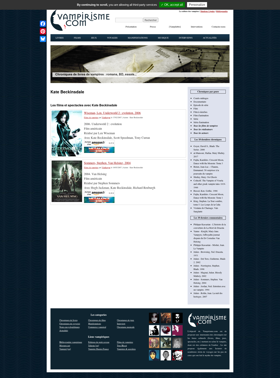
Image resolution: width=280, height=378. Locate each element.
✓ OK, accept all (172, 4)
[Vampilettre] (175, 26)
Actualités (210, 37)
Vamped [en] (65, 348)
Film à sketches (200, 111)
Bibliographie (222, 11)
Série (196, 118)
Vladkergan (106, 117)
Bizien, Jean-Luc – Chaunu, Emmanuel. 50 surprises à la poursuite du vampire (206, 170)
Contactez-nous (219, 26)
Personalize (197, 4)
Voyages (112, 37)
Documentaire (200, 101)
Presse (153, 26)
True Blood (122, 345)
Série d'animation (201, 122)
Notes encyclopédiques (69, 327)
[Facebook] (43, 23)
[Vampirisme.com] (80, 30)
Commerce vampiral (97, 327)
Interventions (197, 26)
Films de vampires (91, 117)
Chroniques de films (97, 320)
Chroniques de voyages (69, 323)
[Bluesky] (43, 39)
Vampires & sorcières (126, 348)
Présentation (131, 26)
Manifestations (138, 37)
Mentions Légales (207, 11)
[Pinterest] (43, 31)
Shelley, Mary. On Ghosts (205, 176)
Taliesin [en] (93, 345)
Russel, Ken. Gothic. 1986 (206, 190)
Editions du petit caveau (98, 342)
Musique (163, 37)
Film (196, 108)
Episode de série (201, 105)
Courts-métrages (201, 98)
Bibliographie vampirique (70, 342)
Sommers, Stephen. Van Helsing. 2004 (107, 163)
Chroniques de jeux (125, 320)
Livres (60, 37)
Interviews (186, 37)
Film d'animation (201, 115)
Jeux (94, 37)
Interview (121, 323)
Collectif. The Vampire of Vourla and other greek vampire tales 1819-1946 (210, 184)
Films (77, 37)
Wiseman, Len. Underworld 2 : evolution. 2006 (112, 113)
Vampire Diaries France (98, 348)
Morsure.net (64, 345)
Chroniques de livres (68, 320)
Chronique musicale (125, 327)
